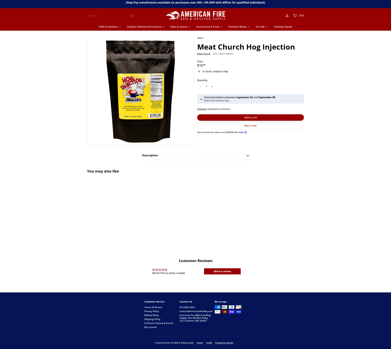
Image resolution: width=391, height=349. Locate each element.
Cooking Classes (283, 26)
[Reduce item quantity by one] (200, 86)
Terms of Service (153, 307)
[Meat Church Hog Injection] (104, 207)
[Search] (132, 15)
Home (200, 38)
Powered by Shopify (224, 342)
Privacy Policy (151, 311)
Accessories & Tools (208, 26)
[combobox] (111, 15)
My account (150, 327)
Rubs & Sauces (179, 26)
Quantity (202, 80)
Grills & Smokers (109, 26)
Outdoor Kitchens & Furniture (144, 26)
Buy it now (251, 125)
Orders (200, 342)
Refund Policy (151, 315)
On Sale (260, 26)
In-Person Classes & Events (158, 323)
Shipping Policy (152, 319)
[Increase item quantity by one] (212, 86)
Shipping (201, 109)
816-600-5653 (187, 307)
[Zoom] (140, 91)
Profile (209, 342)
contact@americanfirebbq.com (196, 311)
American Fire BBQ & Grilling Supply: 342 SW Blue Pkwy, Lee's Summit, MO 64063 (195, 318)
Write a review (222, 271)
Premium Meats (237, 26)
